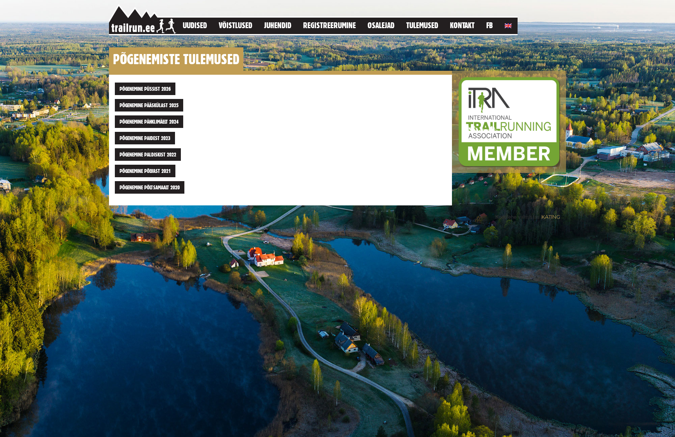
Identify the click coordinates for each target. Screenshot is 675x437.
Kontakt (462, 25)
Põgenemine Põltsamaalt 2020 (150, 187)
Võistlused (235, 25)
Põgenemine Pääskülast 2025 (149, 105)
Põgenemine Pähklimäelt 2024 (149, 122)
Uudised (195, 25)
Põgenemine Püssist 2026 (145, 89)
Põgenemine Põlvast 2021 (145, 171)
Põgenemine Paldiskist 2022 (148, 154)
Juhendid (277, 25)
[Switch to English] (508, 24)
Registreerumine (329, 25)
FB (489, 25)
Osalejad (381, 25)
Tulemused (422, 25)
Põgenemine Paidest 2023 (145, 138)
